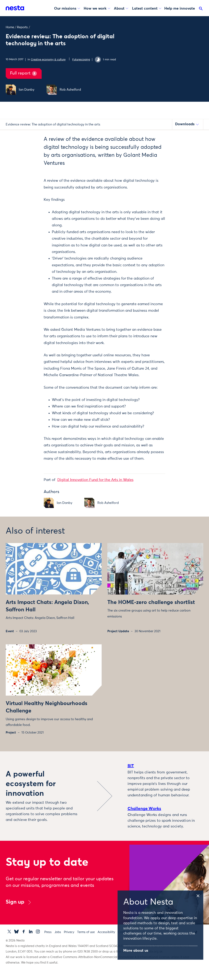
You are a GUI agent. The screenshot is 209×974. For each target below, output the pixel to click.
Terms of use (86, 932)
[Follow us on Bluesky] (16, 931)
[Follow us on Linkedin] (31, 931)
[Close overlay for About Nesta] (199, 895)
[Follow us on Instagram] (38, 931)
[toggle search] (200, 9)
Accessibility (106, 932)
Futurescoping (81, 59)
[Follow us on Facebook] (23, 931)
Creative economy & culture (48, 59)
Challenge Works (144, 809)
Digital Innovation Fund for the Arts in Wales (95, 480)
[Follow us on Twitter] (9, 931)
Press (48, 932)
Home (10, 27)
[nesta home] (15, 8)
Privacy (69, 932)
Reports (22, 27)
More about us (135, 951)
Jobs (57, 932)
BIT (131, 766)
